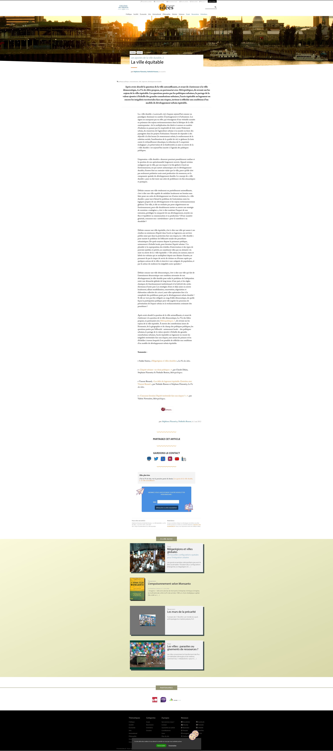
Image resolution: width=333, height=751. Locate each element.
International (157, 14)
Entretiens (204, 14)
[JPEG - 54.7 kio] (166, 409)
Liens (163, 733)
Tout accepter (161, 745)
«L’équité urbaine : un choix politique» (154, 370)
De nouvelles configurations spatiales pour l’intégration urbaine (183, 556)
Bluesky (185, 725)
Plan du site (165, 736)
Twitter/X (186, 736)
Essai (169, 546)
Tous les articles (184, 1)
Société (135, 14)
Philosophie (166, 14)
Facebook (201, 722)
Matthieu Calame (155, 588)
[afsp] (163, 699)
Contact (164, 725)
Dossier (132, 52)
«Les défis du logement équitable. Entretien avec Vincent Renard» (165, 383)
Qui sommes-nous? (172, 1)
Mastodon (185, 728)
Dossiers (149, 730)
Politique (129, 14)
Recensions (195, 14)
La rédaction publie (159, 1)
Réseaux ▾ (203, 1)
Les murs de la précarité (181, 611)
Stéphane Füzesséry (140, 72)
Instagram (185, 733)
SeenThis (201, 730)
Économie (143, 14)
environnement (134, 81)
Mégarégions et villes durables (164, 361)
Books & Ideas (212, 1)
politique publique (123, 81)
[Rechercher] (215, 7)
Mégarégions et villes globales (180, 550)
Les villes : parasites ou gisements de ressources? (182, 647)
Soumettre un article (147, 1)
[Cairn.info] (175, 699)
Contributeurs (166, 730)
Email (155, 502)
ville (140, 81)
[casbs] (154, 699)
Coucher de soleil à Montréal (326, 17)
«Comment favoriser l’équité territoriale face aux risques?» (162, 396)
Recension (152, 581)
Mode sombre (194, 1)
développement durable (155, 81)
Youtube (201, 725)
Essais (188, 14)
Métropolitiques (166, 321)
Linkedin (200, 728)
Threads (185, 730)
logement (145, 81)
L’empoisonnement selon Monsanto (169, 583)
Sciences (181, 14)
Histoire (174, 14)
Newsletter (186, 722)
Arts (149, 14)
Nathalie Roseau (152, 72)
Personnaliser (172, 745)
